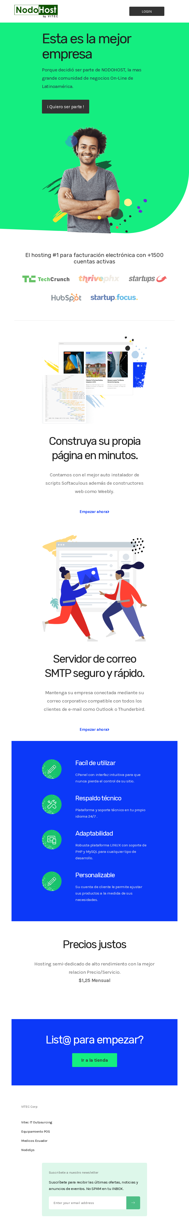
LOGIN (147, 11)
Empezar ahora (93, 511)
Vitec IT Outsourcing (36, 1122)
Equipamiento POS (35, 1131)
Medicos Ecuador (34, 1141)
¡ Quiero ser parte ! (65, 106)
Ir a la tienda (94, 1060)
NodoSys (27, 1150)
